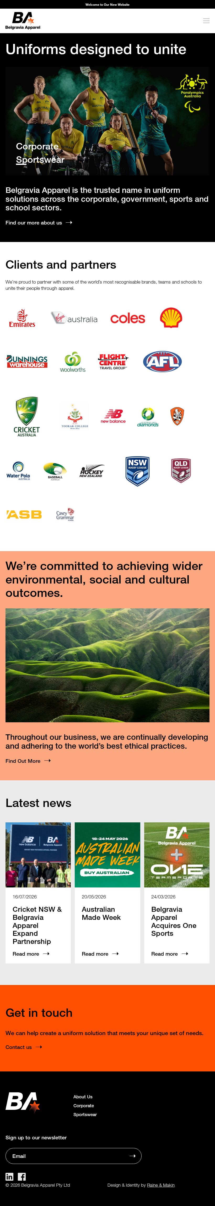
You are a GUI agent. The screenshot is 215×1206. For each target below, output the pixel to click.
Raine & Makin (161, 1185)
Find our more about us (34, 223)
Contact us (19, 1047)
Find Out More (23, 761)
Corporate (37, 146)
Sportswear (40, 159)
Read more (26, 954)
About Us (83, 1096)
